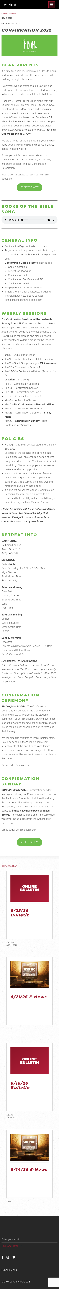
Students (16, 23)
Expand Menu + (10, 1270)
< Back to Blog (9, 866)
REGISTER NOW (29, 187)
